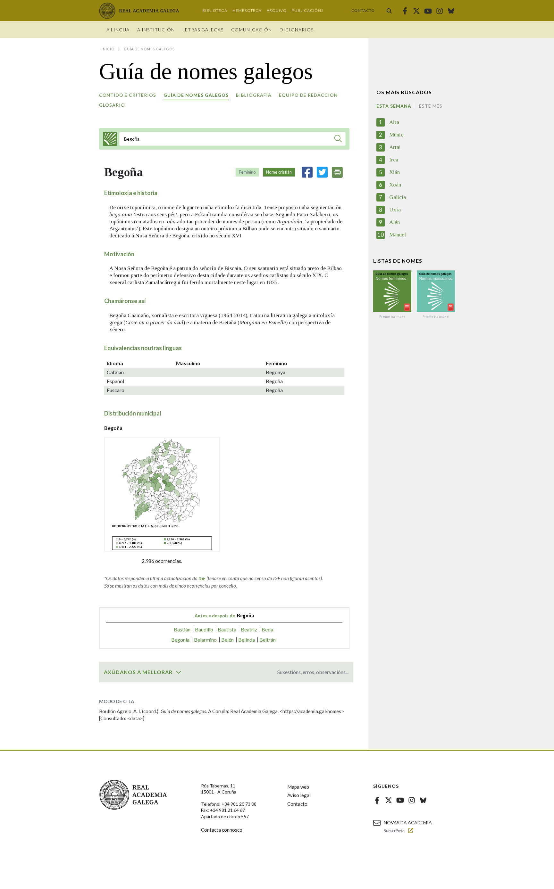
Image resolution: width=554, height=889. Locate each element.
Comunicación (251, 29)
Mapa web (298, 787)
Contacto (363, 10)
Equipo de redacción (308, 95)
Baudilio (204, 629)
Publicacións (307, 10)
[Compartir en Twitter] (322, 172)
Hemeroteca (247, 10)
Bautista (227, 629)
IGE (202, 578)
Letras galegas (202, 29)
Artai (395, 147)
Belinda (246, 640)
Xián (394, 172)
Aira (394, 122)
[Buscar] (389, 10)
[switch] (178, 672)
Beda (267, 629)
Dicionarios (297, 29)
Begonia (180, 640)
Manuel (397, 235)
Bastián (182, 629)
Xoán (395, 185)
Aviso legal (299, 795)
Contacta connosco (221, 830)
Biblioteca (214, 10)
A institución (156, 29)
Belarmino (205, 640)
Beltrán (267, 640)
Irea (393, 160)
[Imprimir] (337, 172)
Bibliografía (254, 95)
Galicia (397, 197)
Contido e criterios (127, 95)
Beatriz (249, 629)
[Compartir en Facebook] (307, 172)
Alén (394, 222)
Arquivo (277, 10)
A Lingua (118, 29)
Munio (396, 135)
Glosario (112, 105)
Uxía (395, 210)
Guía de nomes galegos (196, 95)
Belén (227, 640)
